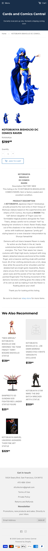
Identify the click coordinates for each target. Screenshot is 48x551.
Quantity (5, 149)
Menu (7, 3)
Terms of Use (24, 492)
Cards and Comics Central (24, 14)
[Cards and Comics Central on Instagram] (25, 532)
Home (4, 34)
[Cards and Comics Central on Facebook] (21, 532)
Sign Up (41, 520)
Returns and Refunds (24, 502)
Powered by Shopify (23, 542)
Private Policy (24, 497)
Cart (44, 3)
